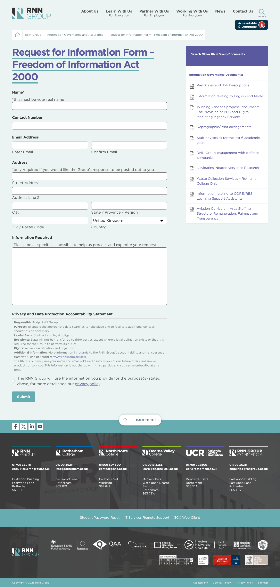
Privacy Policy (244, 582)
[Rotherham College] (75, 451)
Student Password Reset (100, 517)
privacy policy (87, 384)
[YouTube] (40, 426)
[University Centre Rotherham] (205, 451)
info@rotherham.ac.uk (72, 468)
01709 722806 (196, 464)
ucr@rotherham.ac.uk (201, 468)
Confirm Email (104, 152)
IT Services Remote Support (146, 517)
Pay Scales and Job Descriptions (223, 85)
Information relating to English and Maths (230, 96)
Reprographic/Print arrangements (224, 127)
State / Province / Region (114, 212)
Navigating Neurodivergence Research (228, 168)
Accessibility (200, 582)
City (15, 212)
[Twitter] (23, 426)
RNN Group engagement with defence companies (228, 155)
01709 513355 (152, 464)
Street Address (26, 183)
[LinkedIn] (31, 426)
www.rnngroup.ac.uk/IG (70, 356)
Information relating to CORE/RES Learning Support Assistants (224, 196)
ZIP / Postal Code (28, 227)
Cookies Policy (222, 582)
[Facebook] (15, 426)
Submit (23, 397)
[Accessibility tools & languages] (251, 25)
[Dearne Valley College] (161, 451)
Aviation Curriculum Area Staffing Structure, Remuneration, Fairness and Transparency (227, 213)
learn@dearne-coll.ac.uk (160, 468)
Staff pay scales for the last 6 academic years (228, 140)
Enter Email (22, 152)
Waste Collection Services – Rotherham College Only (228, 181)
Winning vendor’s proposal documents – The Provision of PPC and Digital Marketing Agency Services (229, 112)
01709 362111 (21, 464)
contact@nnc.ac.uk (113, 468)
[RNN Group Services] (248, 451)
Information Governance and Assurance (75, 34)
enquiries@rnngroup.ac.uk (31, 468)
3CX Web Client (187, 517)
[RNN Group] (31, 13)
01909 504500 (110, 464)
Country (98, 227)
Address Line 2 (25, 197)
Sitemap (263, 582)
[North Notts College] (118, 451)
